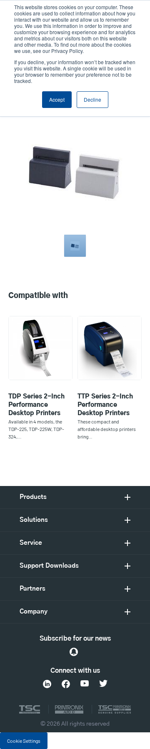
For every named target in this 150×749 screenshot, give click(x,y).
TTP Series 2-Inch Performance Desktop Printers (105, 404)
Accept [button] (57, 99)
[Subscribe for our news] (74, 652)
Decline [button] (92, 99)
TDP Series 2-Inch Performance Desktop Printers (36, 404)
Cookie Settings (23, 741)
